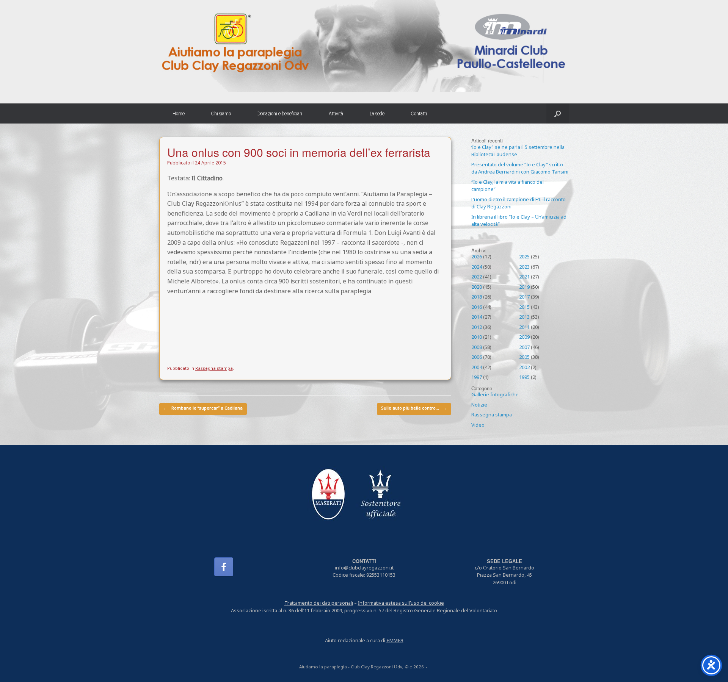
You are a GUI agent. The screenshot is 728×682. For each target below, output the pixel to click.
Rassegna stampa (214, 369)
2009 (524, 337)
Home (179, 113)
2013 (524, 317)
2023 (524, 267)
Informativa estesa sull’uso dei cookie (401, 603)
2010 (476, 337)
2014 (476, 317)
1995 (524, 377)
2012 (476, 327)
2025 (524, 257)
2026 (476, 257)
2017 (524, 297)
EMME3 (394, 641)
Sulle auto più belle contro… (414, 408)
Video (478, 425)
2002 (524, 367)
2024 (476, 267)
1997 (476, 377)
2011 (524, 327)
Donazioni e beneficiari (279, 113)
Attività (336, 113)
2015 (524, 307)
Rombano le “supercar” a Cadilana (203, 408)
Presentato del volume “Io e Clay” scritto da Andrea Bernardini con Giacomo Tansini (519, 169)
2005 (524, 357)
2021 (524, 277)
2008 (476, 347)
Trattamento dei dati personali (318, 603)
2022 (476, 277)
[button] (557, 113)
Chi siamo (221, 113)
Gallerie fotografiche (495, 395)
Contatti (419, 113)
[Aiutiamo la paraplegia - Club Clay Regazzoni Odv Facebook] (223, 566)
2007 (524, 347)
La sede (377, 113)
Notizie (479, 405)
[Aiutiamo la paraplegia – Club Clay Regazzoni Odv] (364, 46)
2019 (524, 287)
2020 (476, 287)
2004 (476, 367)
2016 (476, 307)
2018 (476, 297)
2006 (476, 357)
